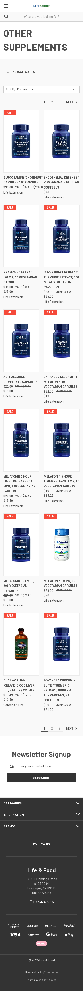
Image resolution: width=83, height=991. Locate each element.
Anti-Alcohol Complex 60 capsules (20, 379)
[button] (41, 72)
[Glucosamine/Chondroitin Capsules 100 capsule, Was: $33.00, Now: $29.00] (21, 141)
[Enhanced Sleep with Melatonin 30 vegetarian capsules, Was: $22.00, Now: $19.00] (62, 340)
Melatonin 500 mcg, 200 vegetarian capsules (18, 586)
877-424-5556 (43, 902)
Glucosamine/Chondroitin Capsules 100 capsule (24, 180)
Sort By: (11, 89)
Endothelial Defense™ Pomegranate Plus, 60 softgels (61, 182)
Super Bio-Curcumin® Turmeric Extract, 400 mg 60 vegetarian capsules (61, 279)
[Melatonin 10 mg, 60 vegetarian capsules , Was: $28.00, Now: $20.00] (62, 544)
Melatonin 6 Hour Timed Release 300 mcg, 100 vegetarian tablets (19, 483)
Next (70, 102)
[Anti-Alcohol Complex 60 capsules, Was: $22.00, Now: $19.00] (21, 340)
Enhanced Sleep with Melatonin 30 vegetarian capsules (61, 382)
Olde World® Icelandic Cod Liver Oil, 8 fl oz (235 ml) (19, 685)
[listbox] (47, 89)
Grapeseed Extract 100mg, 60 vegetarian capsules (20, 277)
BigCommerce (49, 972)
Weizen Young (48, 979)
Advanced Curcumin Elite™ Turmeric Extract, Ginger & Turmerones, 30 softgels (59, 690)
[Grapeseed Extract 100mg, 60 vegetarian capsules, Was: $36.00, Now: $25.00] (21, 236)
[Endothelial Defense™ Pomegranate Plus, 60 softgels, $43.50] (62, 141)
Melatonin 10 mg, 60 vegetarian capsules (61, 583)
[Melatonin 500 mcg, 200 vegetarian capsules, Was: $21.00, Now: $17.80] (21, 544)
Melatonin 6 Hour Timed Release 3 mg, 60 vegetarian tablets (61, 481)
